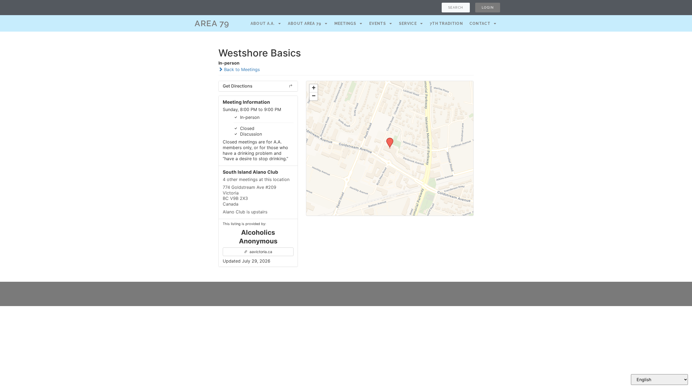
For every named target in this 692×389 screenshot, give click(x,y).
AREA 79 (212, 23)
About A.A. (263, 23)
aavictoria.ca (260, 251)
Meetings (345, 23)
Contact (480, 23)
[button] (388, 139)
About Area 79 (304, 23)
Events (377, 23)
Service (408, 23)
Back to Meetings (241, 69)
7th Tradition (446, 23)
